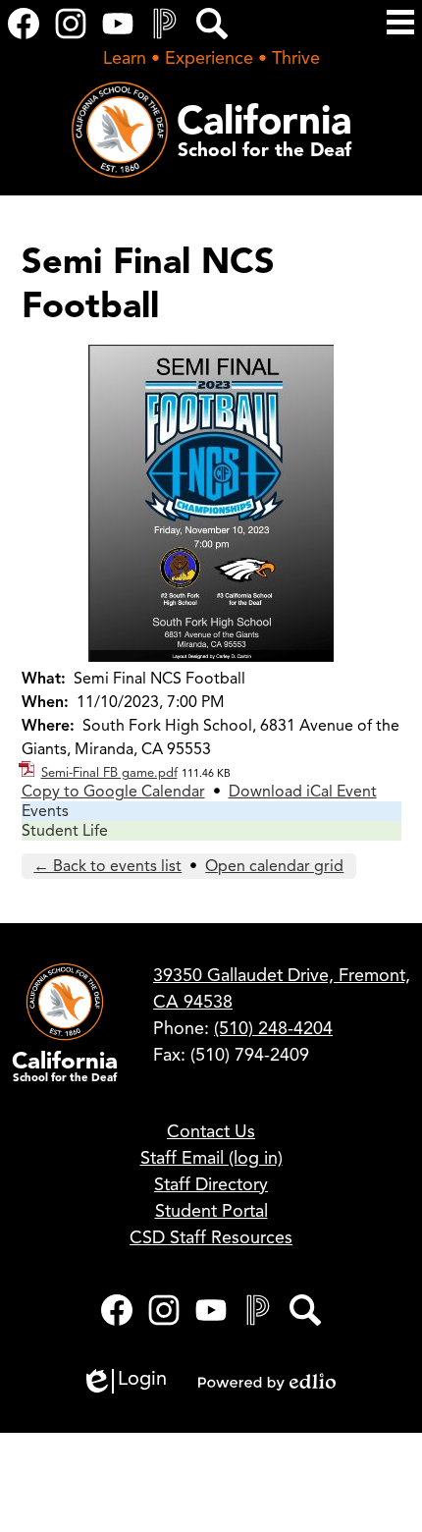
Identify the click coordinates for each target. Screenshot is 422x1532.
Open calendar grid (274, 866)
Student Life (65, 831)
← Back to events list (107, 866)
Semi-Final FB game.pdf (109, 773)
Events (45, 811)
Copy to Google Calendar (113, 791)
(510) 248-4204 (273, 1028)
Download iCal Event (303, 791)
